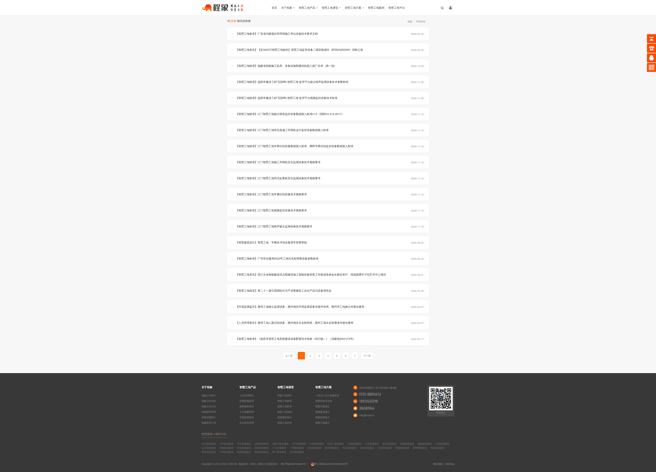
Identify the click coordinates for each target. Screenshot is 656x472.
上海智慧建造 (354, 443)
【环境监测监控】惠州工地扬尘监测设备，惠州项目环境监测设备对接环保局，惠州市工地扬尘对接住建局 (300, 307)
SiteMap (450, 464)
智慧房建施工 (322, 406)
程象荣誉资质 (209, 411)
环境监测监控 (247, 417)
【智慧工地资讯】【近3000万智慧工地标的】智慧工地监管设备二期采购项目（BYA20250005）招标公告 (299, 50)
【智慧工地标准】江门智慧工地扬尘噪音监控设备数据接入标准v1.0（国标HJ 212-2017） (290, 114)
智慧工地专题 (284, 411)
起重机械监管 (247, 400)
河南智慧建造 (226, 447)
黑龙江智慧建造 (335, 443)
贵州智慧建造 (367, 447)
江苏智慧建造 (372, 443)
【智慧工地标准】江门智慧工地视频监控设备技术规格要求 (271, 210)
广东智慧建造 (279, 447)
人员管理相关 (247, 395)
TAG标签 (420, 21)
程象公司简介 (209, 395)
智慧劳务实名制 (323, 400)
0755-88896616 (370, 394)
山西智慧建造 (261, 443)
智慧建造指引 (284, 417)
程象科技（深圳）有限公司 (252, 464)
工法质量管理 (247, 411)
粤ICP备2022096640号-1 (294, 464)
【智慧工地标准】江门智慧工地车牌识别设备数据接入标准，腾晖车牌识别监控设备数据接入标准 (294, 146)
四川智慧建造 (349, 447)
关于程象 (286, 8)
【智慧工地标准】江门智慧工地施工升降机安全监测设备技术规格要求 (278, 162)
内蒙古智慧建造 (280, 443)
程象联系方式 (209, 422)
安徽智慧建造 (407, 443)
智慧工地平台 (396, 8)
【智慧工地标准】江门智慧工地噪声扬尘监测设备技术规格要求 (274, 226)
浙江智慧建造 (389, 443)
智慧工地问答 (284, 422)
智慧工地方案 (353, 8)
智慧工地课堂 (330, 8)
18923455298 (368, 401)
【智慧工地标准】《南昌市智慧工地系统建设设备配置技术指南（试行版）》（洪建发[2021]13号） (296, 339)
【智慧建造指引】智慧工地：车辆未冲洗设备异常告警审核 (271, 242)
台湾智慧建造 (297, 452)
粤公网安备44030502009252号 (331, 464)
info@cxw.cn (366, 415)
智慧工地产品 (307, 8)
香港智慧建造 (261, 452)
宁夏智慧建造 (226, 452)
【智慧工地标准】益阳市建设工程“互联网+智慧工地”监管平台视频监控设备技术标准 (286, 98)
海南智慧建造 (314, 447)
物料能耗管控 (247, 406)
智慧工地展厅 (322, 422)
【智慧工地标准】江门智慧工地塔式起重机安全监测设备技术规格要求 (278, 178)
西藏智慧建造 (402, 447)
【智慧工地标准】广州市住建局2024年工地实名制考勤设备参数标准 (277, 258)
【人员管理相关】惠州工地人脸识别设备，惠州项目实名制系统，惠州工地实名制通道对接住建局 (294, 323)
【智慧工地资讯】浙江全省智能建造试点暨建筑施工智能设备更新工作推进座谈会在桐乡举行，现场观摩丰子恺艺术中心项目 (311, 274)
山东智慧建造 (209, 447)
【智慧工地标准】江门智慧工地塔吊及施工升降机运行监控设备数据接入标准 (282, 130)
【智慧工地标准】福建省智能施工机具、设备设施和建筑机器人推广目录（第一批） (286, 66)
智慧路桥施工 (322, 417)
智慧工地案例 (376, 8)
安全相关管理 (247, 422)
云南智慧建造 (385, 447)
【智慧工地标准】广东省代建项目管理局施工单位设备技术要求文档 (277, 34)
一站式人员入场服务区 (327, 395)
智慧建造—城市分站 (214, 434)
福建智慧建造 (425, 443)
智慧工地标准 (284, 406)
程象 (410, 21)
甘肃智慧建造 (437, 447)
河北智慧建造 (244, 443)
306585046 (366, 408)
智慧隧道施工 (322, 411)
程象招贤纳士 (209, 417)
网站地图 (438, 464)
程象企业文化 (209, 406)
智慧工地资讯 (284, 395)
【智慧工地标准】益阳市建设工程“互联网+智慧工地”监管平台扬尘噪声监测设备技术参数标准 (292, 82)
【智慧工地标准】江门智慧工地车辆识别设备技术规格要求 (271, 194)
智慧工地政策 (284, 400)
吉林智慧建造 (317, 443)
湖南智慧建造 (261, 447)
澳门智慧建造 (279, 452)
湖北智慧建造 (244, 447)
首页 (274, 8)
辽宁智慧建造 (299, 443)
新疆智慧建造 (244, 452)
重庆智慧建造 (332, 447)
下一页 (367, 355)
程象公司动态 (209, 400)
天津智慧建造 (226, 443)
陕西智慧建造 (420, 447)
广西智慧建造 (297, 447)
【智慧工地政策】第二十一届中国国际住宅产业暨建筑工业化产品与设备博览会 (283, 290)
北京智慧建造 (209, 443)
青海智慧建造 (209, 452)
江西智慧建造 (442, 443)
